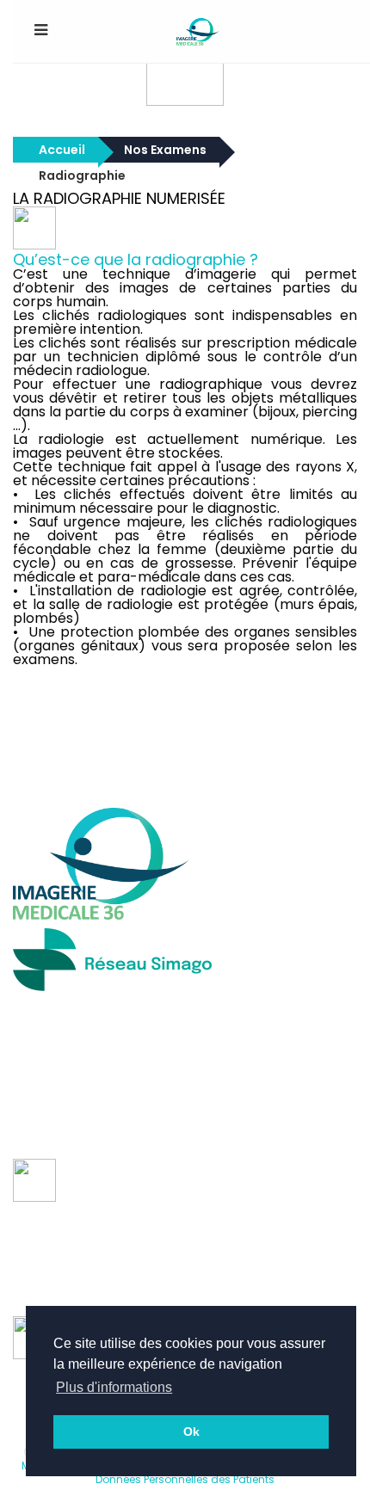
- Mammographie (66, 1266)
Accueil (62, 149)
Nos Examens (165, 149)
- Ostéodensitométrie (79, 1293)
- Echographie (55, 1238)
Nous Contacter (131, 776)
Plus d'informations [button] (114, 1387)
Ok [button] (191, 1431)
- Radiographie (57, 1211)
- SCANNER (44, 1225)
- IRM (28, 1252)
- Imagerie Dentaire (72, 1280)
